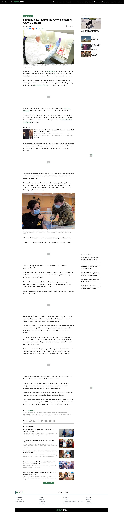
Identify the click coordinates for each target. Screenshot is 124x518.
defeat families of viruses (40, 85)
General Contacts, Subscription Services (72, 501)
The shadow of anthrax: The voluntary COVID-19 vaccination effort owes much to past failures (54, 130)
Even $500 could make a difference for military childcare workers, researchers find (39, 473)
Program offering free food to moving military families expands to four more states (39, 462)
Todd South (28, 26)
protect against (50, 71)
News (54, 1)
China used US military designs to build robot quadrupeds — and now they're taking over (90, 32)
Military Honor (110, 1)
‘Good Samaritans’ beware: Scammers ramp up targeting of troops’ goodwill (40, 451)
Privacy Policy (19, 499)
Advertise (65, 499)
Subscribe (41, 499)
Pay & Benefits (60, 1)
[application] (91, 23)
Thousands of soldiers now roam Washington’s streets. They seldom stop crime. (91, 266)
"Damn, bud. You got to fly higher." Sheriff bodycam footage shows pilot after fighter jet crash (95, 47)
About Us (88, 499)
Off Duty (86, 1)
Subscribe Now (118, 1)
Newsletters (42, 501)
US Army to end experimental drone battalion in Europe (90, 280)
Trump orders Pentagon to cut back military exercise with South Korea (96, 53)
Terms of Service (20, 501)
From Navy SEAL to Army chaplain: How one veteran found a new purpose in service (91, 287)
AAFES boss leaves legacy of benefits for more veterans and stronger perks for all (40, 430)
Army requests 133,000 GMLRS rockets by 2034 (95, 38)
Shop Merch (42, 505)
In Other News (28, 426)
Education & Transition (94, 1)
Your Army (28, 16)
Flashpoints (68, 1)
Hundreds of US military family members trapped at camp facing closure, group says (90, 259)
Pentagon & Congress (77, 1)
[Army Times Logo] (19, 2)
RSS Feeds (42, 503)
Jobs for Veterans (90, 503)
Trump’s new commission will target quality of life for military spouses (38, 441)
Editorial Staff (66, 503)
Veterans (103, 1)
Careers (88, 501)
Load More (48, 483)
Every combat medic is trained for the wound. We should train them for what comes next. (90, 274)
